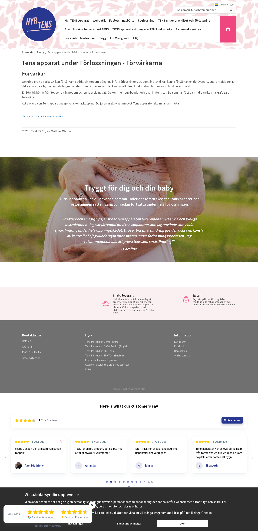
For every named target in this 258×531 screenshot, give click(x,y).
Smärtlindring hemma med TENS (87, 29)
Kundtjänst (180, 341)
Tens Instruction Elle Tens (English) (104, 355)
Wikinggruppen (138, 388)
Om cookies (180, 351)
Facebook (179, 346)
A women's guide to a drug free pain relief (108, 364)
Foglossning (146, 20)
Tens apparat (51, 103)
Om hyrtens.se (182, 355)
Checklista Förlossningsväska (101, 360)
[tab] (107, 482)
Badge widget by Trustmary (48, 526)
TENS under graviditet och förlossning (184, 20)
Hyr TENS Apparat (77, 20)
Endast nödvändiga (129, 523)
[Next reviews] (252, 457)
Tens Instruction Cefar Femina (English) (106, 346)
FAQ (135, 38)
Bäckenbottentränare (80, 38)
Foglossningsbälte (121, 20)
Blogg (102, 38)
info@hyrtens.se (31, 358)
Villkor (88, 369)
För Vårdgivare (120, 38)
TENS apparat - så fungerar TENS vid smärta (142, 29)
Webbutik (99, 20)
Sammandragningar (189, 29)
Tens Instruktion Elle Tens (99, 351)
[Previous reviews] (5, 457)
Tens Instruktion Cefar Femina (101, 341)
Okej (182, 523)
